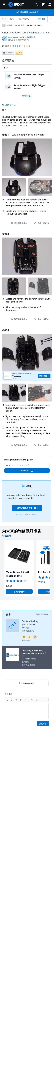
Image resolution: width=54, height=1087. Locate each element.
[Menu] (4, 4)
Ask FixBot (25, 470)
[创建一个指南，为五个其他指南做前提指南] (24, 637)
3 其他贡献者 (30, 37)
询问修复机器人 (20, 223)
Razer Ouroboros (34, 25)
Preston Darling (15, 37)
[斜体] (12, 700)
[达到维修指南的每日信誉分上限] (29, 637)
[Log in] (49, 4)
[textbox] (27, 711)
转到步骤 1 (8, 105)
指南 (12, 19)
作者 (8, 614)
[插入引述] (25, 700)
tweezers (21, 405)
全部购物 (7, 535)
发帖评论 (42, 723)
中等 (20, 52)
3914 (7, 46)
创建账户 (34, 12)
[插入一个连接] (21, 700)
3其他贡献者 (43, 614)
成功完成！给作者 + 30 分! (28, 508)
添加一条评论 (27, 458)
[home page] (16, 4)
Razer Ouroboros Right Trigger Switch (29, 87)
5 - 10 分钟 (10, 52)
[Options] (4, 25)
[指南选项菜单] (50, 19)
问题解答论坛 (23, 19)
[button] (36, 4)
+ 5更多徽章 (26, 640)
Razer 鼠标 (19, 25)
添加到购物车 (19, 591)
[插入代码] (16, 700)
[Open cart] (43, 4)
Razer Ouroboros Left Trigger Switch (29, 76)
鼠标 (10, 25)
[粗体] (8, 700)
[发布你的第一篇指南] (35, 637)
